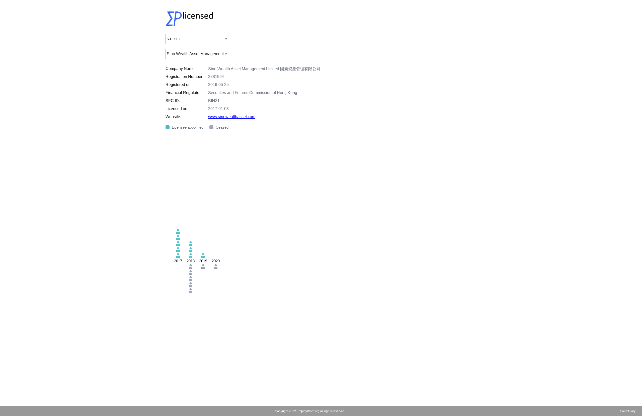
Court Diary (627, 411)
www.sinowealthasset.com (231, 117)
